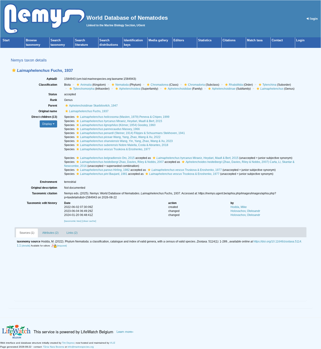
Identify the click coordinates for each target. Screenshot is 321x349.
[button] (14, 70)
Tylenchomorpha (83, 88)
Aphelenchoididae (179, 88)
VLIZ (112, 342)
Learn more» (125, 332)
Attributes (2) (50, 232)
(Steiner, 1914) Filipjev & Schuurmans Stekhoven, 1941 (132, 133)
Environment (48, 182)
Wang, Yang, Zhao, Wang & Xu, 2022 (120, 137)
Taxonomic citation (44, 193)
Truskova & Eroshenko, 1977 (115, 149)
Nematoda (122, 84)
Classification (48, 84)
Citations (229, 40)
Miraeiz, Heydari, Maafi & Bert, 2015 (121, 121)
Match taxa (254, 40)
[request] (62, 245)
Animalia (86, 84)
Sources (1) (27, 232)
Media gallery (158, 40)
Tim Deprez (68, 342)
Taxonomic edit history (42, 203)
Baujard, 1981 (103, 174)
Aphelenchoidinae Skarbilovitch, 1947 (93, 105)
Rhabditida (236, 84)
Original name (48, 111)
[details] (26, 245)
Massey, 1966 (110, 129)
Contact (277, 40)
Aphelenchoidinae (223, 88)
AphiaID (52, 79)
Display (47, 124)
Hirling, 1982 (105, 170)
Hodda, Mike (239, 207)
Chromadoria (196, 84)
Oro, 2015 (107, 158)
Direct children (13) (44, 117)
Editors (178, 40)
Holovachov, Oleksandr (245, 211)
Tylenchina (269, 84)
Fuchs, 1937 (89, 111)
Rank (53, 100)
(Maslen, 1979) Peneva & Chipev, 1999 (124, 117)
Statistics (204, 40)
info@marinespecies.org (81, 346)
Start (6, 40)
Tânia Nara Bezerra (53, 346)
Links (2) (72, 232)
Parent (52, 105)
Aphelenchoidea (129, 88)
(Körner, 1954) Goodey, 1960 (118, 125)
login (313, 18)
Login (300, 40)
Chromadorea (159, 84)
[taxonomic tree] (73, 221)
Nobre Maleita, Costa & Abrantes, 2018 (124, 145)
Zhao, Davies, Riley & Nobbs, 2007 (122, 162)
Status (52, 94)
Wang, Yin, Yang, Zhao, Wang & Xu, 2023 (126, 141)
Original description (44, 187)
